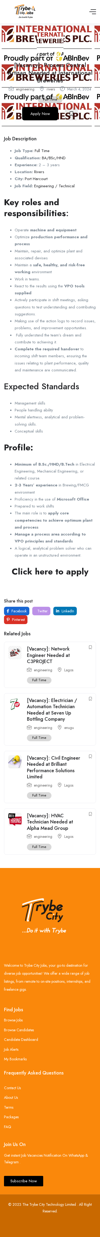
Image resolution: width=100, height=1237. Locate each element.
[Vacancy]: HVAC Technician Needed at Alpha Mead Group (50, 822)
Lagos (68, 670)
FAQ (7, 1126)
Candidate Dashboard (21, 1039)
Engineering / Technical (54, 186)
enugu (69, 727)
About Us (11, 1097)
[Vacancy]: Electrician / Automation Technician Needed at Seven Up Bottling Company (52, 710)
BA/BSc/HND (54, 158)
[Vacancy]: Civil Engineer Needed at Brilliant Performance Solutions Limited (53, 767)
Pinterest (18, 619)
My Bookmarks (15, 1059)
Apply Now (40, 114)
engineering (25, 89)
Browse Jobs (13, 1020)
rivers (51, 89)
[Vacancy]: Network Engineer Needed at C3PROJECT (48, 655)
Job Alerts (11, 1049)
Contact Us (12, 1088)
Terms (8, 1107)
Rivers (39, 172)
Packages (11, 1117)
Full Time (50, 99)
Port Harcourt (36, 179)
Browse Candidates (19, 1030)
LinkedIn (67, 611)
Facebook (18, 611)
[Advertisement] (50, 588)
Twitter (42, 611)
